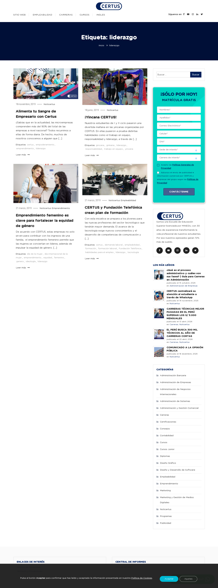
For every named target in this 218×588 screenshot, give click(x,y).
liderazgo (41, 149)
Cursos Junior (167, 449)
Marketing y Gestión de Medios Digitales (177, 500)
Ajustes (188, 579)
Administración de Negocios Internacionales (175, 392)
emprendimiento (25, 149)
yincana (129, 149)
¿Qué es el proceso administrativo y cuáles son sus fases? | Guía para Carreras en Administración (186, 275)
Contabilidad (166, 435)
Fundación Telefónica (130, 249)
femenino (59, 258)
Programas (166, 516)
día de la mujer (34, 254)
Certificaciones (168, 422)
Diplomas (165, 456)
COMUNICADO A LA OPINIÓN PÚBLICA (185, 349)
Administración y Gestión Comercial (179, 408)
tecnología (133, 252)
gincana (100, 145)
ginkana (110, 145)
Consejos (165, 429)
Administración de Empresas (184, 286)
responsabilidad (93, 149)
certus (30, 145)
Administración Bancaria (173, 375)
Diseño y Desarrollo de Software (177, 470)
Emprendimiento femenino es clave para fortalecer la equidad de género (44, 221)
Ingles (100, 15)
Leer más (21, 155)
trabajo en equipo (113, 149)
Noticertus (49, 104)
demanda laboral (114, 245)
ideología (31, 262)
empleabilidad (132, 245)
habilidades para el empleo (99, 252)
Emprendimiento (61, 208)
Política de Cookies (141, 578)
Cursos (84, 15)
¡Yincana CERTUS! (101, 117)
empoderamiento (45, 145)
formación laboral (107, 249)
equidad (47, 258)
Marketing (165, 490)
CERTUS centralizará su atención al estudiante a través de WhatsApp (182, 294)
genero (20, 262)
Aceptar (169, 579)
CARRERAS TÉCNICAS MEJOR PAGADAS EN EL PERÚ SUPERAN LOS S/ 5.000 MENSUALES (185, 314)
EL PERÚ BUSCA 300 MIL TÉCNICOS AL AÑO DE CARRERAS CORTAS (182, 333)
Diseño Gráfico (168, 463)
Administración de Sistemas (175, 401)
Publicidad (165, 523)
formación (90, 249)
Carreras (66, 15)
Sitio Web (19, 15)
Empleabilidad (42, 15)
